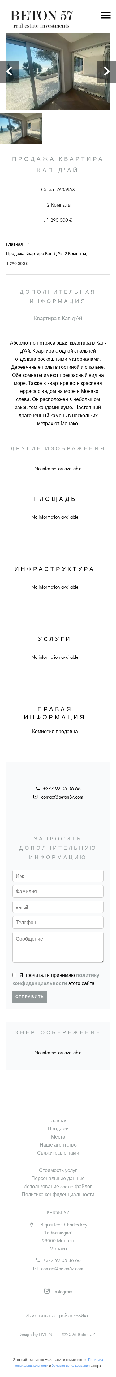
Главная (14, 244)
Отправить (29, 997)
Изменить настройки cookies (56, 1316)
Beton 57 (58, 1213)
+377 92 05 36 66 (62, 788)
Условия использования (71, 1366)
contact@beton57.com (62, 797)
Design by (35, 1334)
